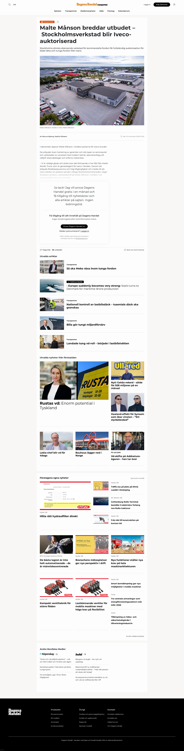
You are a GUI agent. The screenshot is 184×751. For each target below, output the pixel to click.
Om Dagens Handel (114, 726)
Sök (14, 5)
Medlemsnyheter (88, 11)
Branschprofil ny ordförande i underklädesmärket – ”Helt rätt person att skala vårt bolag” (91, 669)
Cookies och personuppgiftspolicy (91, 714)
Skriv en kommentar (135, 250)
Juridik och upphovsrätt (88, 718)
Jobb (101, 11)
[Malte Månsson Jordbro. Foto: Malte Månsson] (92, 90)
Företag (110, 11)
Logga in (85, 231)
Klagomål (82, 722)
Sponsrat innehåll (85, 726)
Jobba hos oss (112, 722)
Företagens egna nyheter (54, 478)
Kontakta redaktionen (115, 714)
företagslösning (81, 238)
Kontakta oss (112, 718)
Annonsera (55, 722)
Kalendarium (124, 11)
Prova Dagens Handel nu (74, 226)
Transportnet (71, 11)
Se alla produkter (57, 726)
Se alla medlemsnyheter (135, 636)
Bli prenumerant (57, 714)
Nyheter (57, 11)
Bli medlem (55, 718)
